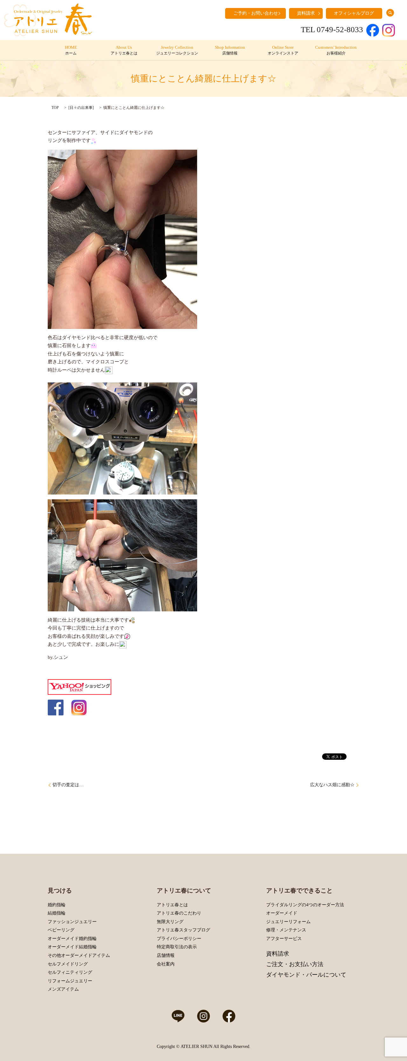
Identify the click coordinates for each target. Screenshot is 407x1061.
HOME (71, 50)
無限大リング (170, 921)
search (390, 13)
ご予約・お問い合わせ (255, 13)
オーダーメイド (281, 913)
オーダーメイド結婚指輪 (72, 946)
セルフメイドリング (68, 964)
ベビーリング (61, 930)
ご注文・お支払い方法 (294, 964)
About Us (124, 50)
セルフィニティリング (70, 972)
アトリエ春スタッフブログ (183, 930)
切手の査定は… (68, 784)
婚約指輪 (57, 904)
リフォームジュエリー (70, 981)
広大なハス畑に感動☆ (332, 784)
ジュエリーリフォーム (288, 921)
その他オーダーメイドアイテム (79, 955)
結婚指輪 (57, 913)
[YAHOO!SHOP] (79, 686)
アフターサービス (284, 938)
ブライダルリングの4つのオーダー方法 (305, 904)
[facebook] (56, 706)
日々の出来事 (81, 107)
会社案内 (166, 964)
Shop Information (230, 50)
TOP (55, 107)
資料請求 (306, 13)
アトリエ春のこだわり (179, 913)
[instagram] (79, 706)
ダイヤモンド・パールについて (306, 975)
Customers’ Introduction (336, 50)
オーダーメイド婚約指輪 (72, 938)
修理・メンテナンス (286, 930)
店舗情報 (166, 955)
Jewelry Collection (177, 50)
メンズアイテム (63, 989)
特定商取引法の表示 (177, 946)
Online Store (283, 50)
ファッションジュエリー (72, 921)
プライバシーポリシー (179, 938)
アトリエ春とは (172, 904)
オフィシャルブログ (354, 13)
